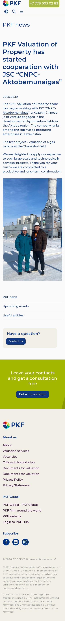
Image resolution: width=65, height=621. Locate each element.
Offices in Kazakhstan (19, 462)
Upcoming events (16, 306)
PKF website (12, 516)
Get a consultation (32, 394)
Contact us (15, 341)
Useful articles (13, 315)
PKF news (10, 297)
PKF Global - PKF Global (20, 504)
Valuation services (16, 451)
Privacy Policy (13, 479)
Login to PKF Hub (16, 522)
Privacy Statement (16, 485)
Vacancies (10, 456)
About (7, 445)
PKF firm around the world (22, 510)
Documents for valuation (21, 468)
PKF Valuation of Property (29, 104)
